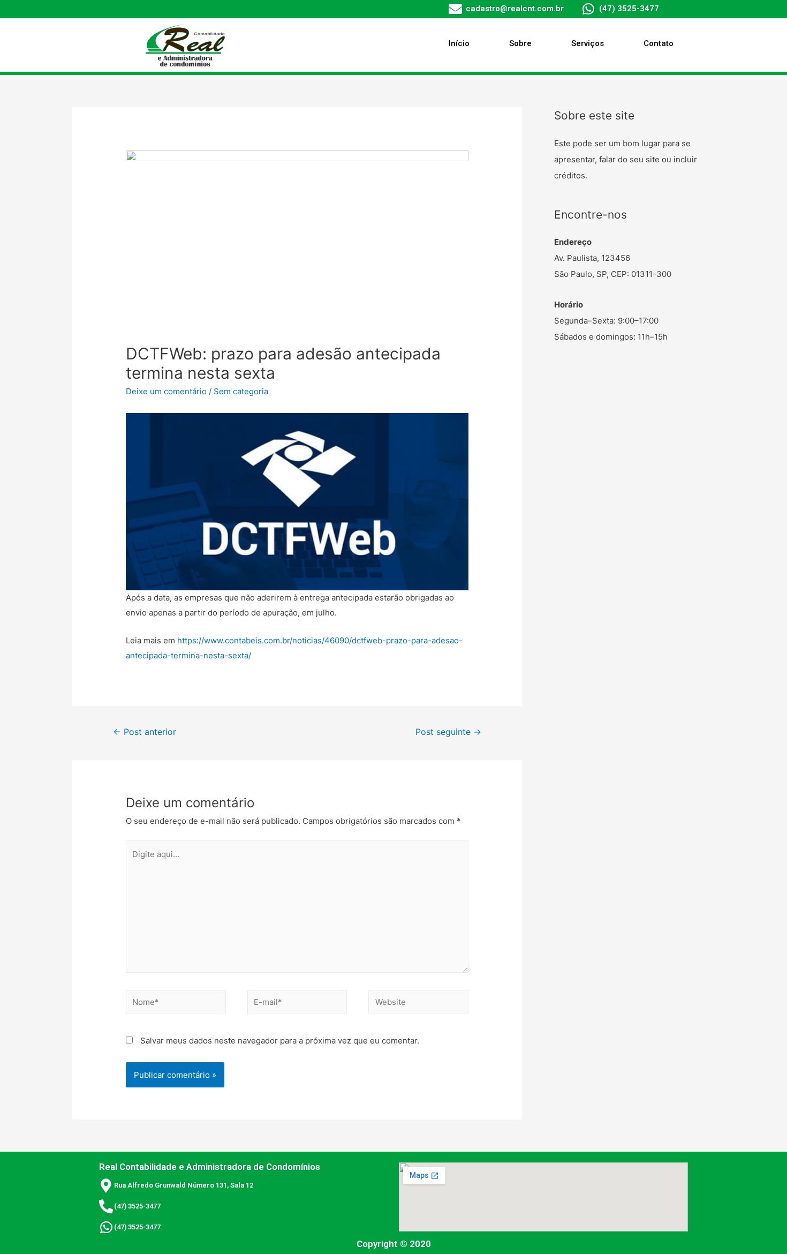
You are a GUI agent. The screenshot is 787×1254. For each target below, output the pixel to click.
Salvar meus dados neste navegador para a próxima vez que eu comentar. (279, 1040)
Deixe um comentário (166, 391)
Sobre (520, 43)
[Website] (418, 1004)
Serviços (587, 43)
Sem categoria (241, 391)
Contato (659, 43)
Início (459, 43)
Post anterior (144, 732)
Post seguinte (448, 732)
